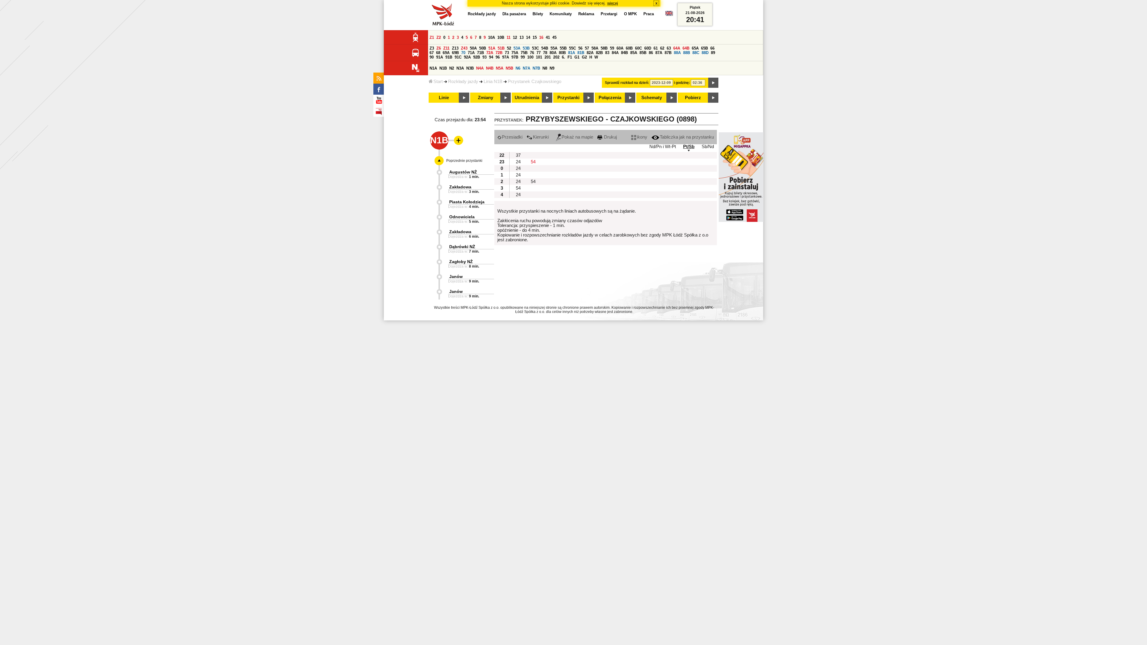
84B (624, 52)
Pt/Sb (688, 146)
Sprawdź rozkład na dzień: (627, 83)
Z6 (438, 48)
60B (629, 48)
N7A (526, 68)
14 (528, 37)
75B (524, 52)
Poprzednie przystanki (464, 161)
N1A (433, 68)
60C (638, 48)
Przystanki (568, 97)
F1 (570, 57)
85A (633, 52)
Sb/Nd (708, 146)
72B (499, 52)
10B (500, 37)
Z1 (432, 37)
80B (562, 52)
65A (695, 48)
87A (658, 52)
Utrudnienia (527, 97)
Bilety (538, 14)
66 (712, 48)
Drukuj (610, 137)
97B (514, 57)
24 (518, 161)
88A (677, 52)
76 (532, 52)
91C (458, 57)
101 (539, 57)
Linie (444, 97)
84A (615, 52)
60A (620, 48)
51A (491, 48)
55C (572, 48)
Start (438, 81)
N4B (489, 68)
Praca (648, 14)
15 (535, 37)
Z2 (438, 37)
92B (476, 57)
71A (471, 52)
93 (484, 57)
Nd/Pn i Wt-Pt (662, 146)
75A (514, 52)
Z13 (455, 48)
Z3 (432, 48)
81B (580, 52)
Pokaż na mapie (577, 137)
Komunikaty (561, 14)
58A (594, 48)
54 (533, 161)
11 (508, 37)
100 (530, 57)
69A (446, 52)
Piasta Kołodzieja (466, 201)
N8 (544, 68)
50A (473, 48)
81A (571, 52)
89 (713, 52)
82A (590, 52)
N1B (443, 68)
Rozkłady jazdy (463, 81)
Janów (456, 276)
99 (523, 57)
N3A (460, 68)
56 (580, 48)
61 (656, 48)
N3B (470, 68)
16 (541, 37)
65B (704, 48)
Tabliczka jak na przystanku (687, 137)
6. (563, 57)
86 (651, 52)
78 (545, 52)
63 (669, 48)
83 (607, 52)
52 (509, 48)
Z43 (464, 48)
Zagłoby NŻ (461, 261)
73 (507, 52)
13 (521, 37)
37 (518, 155)
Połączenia (610, 97)
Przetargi (609, 14)
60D (647, 48)
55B (563, 48)
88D (705, 52)
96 (498, 57)
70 (463, 52)
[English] (669, 14)
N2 (451, 68)
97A (505, 57)
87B (668, 52)
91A (439, 57)
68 (438, 52)
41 (548, 37)
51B (501, 48)
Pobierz (693, 97)
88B (686, 52)
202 (556, 57)
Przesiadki (512, 137)
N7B (536, 68)
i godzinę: (682, 83)
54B (544, 48)
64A (676, 48)
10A (491, 37)
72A (489, 52)
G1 (576, 57)
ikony (642, 137)
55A (554, 48)
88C (695, 52)
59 (612, 48)
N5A (499, 68)
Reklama (586, 14)
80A (553, 52)
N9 (552, 68)
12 (515, 37)
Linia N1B (493, 81)
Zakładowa (460, 187)
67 (432, 52)
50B (482, 48)
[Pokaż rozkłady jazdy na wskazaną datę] (713, 83)
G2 (584, 57)
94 (491, 57)
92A (467, 57)
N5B (509, 68)
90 (432, 57)
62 (662, 48)
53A (516, 48)
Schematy (651, 97)
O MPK (630, 14)
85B (643, 52)
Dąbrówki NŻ (462, 246)
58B (604, 48)
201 (548, 57)
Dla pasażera (514, 14)
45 (554, 37)
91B (448, 57)
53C (535, 48)
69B (455, 52)
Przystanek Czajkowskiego (534, 81)
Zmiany (485, 97)
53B (526, 48)
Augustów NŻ (463, 172)
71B (480, 52)
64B (686, 48)
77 (538, 52)
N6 (518, 68)
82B (599, 52)
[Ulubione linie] (456, 140)
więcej (612, 3)
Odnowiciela (462, 216)
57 (587, 48)
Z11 (446, 48)
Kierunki (541, 137)
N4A (480, 68)
